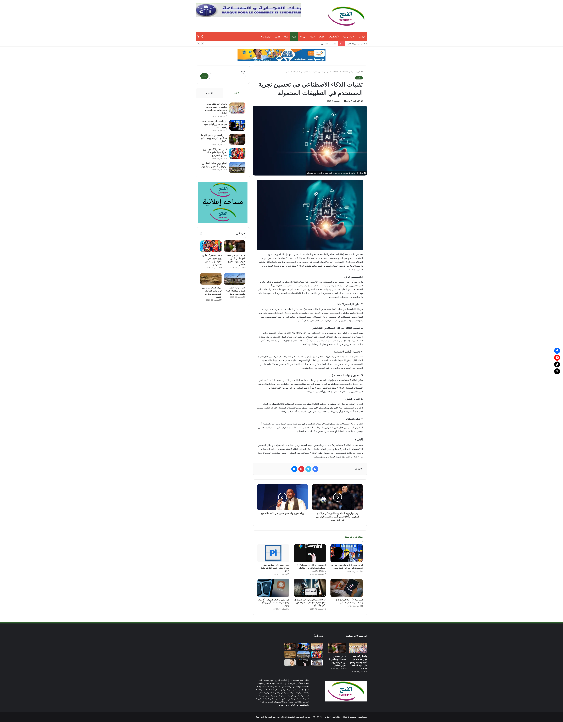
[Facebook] (557, 351)
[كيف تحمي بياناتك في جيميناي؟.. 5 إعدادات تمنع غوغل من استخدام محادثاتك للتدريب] (310, 553)
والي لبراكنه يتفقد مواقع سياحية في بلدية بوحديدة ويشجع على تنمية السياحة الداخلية (358, 662)
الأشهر (236, 93)
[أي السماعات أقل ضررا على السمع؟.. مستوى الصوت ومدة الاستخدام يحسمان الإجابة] (290, 662)
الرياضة (303, 36)
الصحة (312, 36)
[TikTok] (557, 364)
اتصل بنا (268, 717)
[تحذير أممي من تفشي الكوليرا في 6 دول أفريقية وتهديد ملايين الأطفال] (237, 139)
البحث (243, 71)
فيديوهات (267, 36)
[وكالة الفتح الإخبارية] (346, 16)
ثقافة (286, 36)
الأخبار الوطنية (348, 36)
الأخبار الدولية (334, 36)
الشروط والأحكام (288, 717)
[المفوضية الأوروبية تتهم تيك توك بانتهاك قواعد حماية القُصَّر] (346, 588)
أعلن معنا (260, 717)
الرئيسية (361, 36)
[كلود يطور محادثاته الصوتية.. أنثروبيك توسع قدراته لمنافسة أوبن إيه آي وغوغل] (273, 588)
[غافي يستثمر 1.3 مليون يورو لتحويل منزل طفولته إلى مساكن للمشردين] (237, 153)
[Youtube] (557, 358)
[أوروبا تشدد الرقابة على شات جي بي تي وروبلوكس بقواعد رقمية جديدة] (346, 553)
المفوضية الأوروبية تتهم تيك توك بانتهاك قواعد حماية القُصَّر (349, 601)
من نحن (276, 717)
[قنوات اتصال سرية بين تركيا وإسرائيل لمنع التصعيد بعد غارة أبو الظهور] (211, 279)
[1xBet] (281, 55)
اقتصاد (321, 36)
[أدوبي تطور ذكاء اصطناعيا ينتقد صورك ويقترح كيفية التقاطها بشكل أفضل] (273, 553)
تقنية (294, 36)
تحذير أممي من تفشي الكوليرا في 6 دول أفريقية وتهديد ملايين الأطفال (213, 138)
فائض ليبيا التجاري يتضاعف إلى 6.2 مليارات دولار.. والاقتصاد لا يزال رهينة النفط (304, 44)
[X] (557, 371)
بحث (204, 76)
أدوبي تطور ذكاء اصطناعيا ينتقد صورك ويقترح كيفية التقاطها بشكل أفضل (274, 568)
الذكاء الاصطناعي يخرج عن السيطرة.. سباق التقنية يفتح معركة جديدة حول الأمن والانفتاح (310, 602)
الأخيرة (209, 93)
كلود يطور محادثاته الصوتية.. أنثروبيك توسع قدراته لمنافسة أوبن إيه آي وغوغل (273, 602)
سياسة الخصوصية (303, 717)
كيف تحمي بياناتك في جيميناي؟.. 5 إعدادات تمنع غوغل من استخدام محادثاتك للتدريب (311, 568)
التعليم (277, 36)
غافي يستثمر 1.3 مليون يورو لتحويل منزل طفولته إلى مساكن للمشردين (215, 152)
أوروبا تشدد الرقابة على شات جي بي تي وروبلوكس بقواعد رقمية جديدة (347, 566)
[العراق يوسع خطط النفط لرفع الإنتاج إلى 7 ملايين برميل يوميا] (237, 167)
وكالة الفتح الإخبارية (353, 101)
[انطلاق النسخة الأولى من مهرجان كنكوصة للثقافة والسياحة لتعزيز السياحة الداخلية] (317, 662)
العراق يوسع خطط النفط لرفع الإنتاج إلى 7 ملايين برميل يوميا (235, 290)
